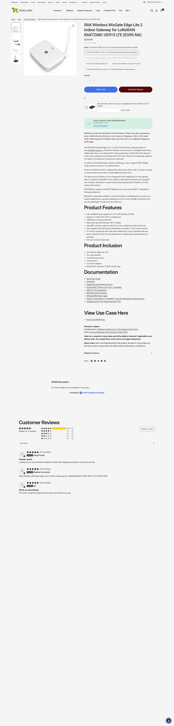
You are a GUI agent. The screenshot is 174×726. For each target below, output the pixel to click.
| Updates (83, 2)
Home (13, 19)
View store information (100, 126)
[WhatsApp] (101, 360)
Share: (86, 361)
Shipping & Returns (91, 353)
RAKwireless (24, 2)
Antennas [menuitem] (57, 10)
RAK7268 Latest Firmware (97, 293)
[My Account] (156, 10)
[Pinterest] (98, 360)
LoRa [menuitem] (98, 10)
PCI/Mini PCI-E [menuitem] (109, 10)
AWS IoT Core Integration (97, 290)
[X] (95, 360)
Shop (19, 19)
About (105, 2)
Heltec (58, 2)
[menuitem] (15, 2)
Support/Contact (95, 2)
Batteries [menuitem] (70, 10)
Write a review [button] (147, 429)
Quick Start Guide (93, 279)
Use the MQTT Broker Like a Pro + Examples (104, 287)
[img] (33, 452)
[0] (161, 10)
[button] (46, 428)
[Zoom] (73, 25)
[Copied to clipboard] (104, 360)
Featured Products (29, 19)
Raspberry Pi (73, 2)
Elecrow (50, 2)
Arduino (64, 2)
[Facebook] (91, 360)
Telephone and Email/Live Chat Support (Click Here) (117, 329)
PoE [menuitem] (120, 10)
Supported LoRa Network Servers (100, 284)
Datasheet (91, 282)
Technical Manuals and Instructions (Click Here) (109, 332)
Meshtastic (14, 2)
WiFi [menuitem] (127, 10)
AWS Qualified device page (97, 296)
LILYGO (33, 2)
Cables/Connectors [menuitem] (84, 10)
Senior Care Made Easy (96, 320)
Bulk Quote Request (135, 89)
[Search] (151, 10)
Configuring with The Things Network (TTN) (104, 302)
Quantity (87, 75)
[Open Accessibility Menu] (169, 721)
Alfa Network (42, 2)
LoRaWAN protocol (94, 150)
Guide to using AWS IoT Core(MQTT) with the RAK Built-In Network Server (116, 299)
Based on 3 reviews (27, 431)
